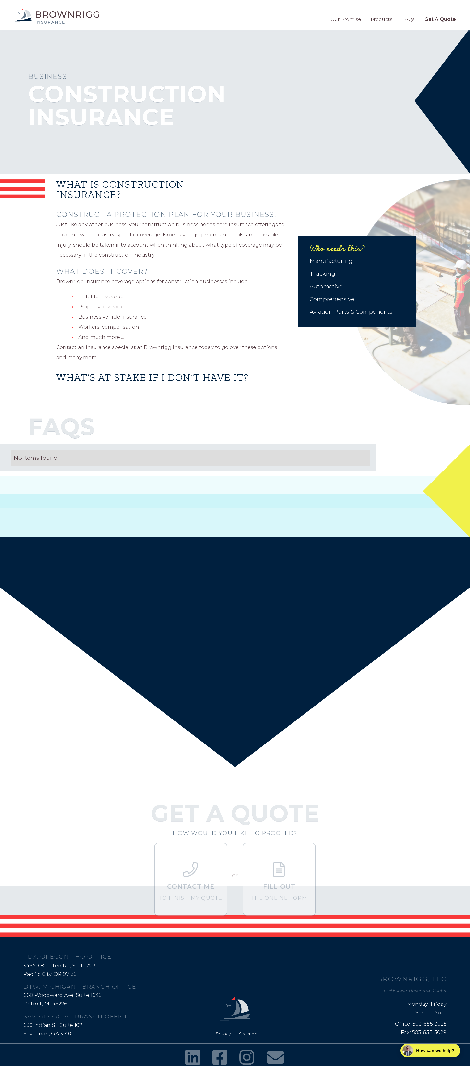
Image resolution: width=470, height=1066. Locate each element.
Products (382, 19)
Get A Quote (440, 19)
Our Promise (346, 19)
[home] (57, 16)
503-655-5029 (429, 1032)
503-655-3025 (429, 1024)
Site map (248, 1033)
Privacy (223, 1033)
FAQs (408, 19)
